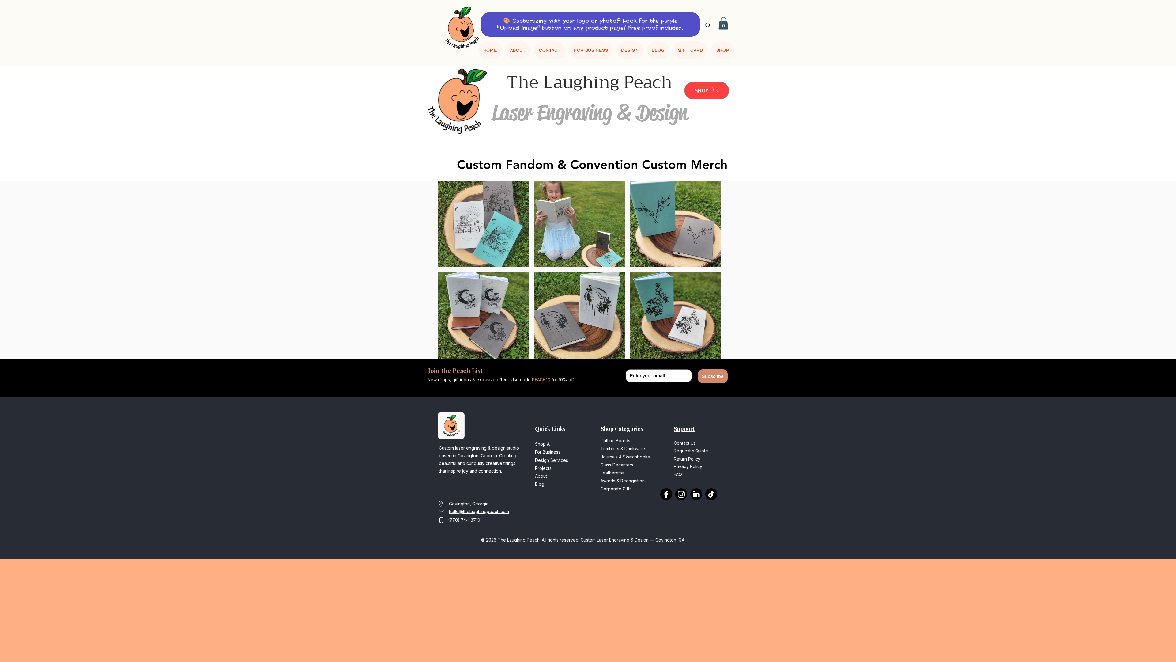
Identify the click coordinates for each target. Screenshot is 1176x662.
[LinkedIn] (696, 494)
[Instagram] (681, 494)
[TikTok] (711, 494)
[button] (723, 23)
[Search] (708, 25)
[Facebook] (666, 494)
